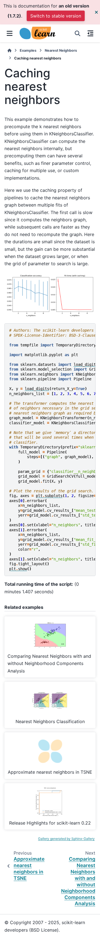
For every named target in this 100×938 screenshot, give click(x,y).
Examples (28, 50)
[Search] (77, 33)
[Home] (9, 50)
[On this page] (90, 33)
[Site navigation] (9, 33)
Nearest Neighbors (61, 50)
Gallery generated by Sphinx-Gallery (66, 839)
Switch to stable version (55, 16)
